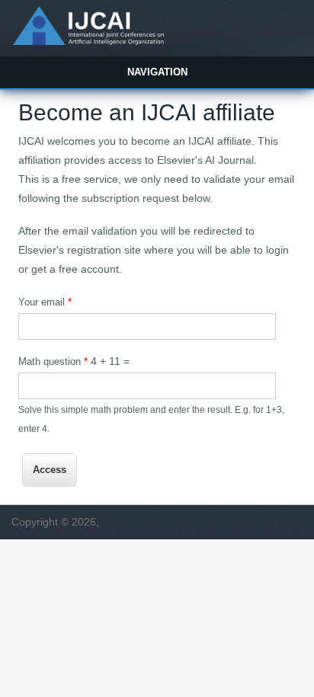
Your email (45, 302)
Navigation (157, 72)
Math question (53, 361)
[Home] (88, 41)
